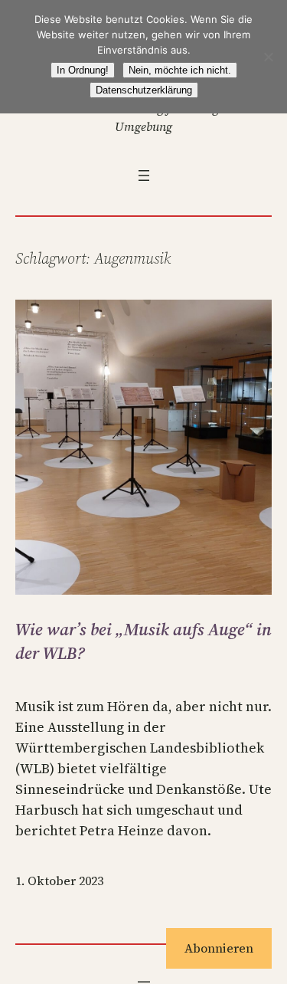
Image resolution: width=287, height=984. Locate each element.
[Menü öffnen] (144, 175)
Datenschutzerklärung (144, 90)
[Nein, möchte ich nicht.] (268, 56)
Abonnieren (218, 948)
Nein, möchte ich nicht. (180, 70)
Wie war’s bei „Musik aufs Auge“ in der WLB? (143, 641)
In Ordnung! (83, 70)
